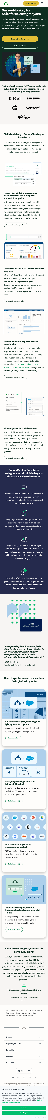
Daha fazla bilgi (14, 801)
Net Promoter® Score (20, 367)
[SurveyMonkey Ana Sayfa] (6, 3)
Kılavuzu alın (13, 738)
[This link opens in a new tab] (13, 1077)
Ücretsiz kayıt (30, 3)
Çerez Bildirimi (14, 1102)
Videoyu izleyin (20, 46)
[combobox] (24, 1070)
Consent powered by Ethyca (35, 1117)
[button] (24, 1037)
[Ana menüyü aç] (42, 3)
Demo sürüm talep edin (20, 39)
